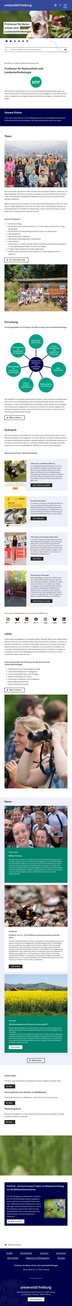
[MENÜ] (65, 5)
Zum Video (37, 559)
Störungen (61, 1258)
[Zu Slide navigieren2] (15, 41)
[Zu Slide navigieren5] (27, 41)
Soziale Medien (36, 1299)
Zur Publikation (38, 518)
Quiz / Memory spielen (41, 485)
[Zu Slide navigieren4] (23, 41)
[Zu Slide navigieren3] (19, 41)
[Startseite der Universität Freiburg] (18, 5)
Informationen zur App (41, 601)
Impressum (44, 1253)
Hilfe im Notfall (12, 1258)
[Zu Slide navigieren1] (11, 41)
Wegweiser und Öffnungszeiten (38, 1258)
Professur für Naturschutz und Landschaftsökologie (17, 27)
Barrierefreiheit (26, 1253)
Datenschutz (61, 1253)
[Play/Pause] (6, 41)
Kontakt (9, 1253)
